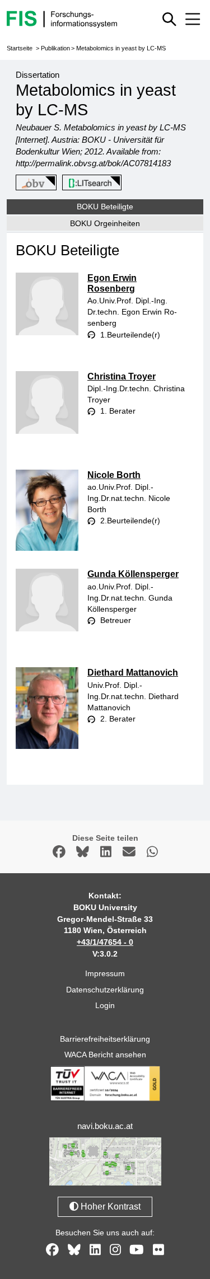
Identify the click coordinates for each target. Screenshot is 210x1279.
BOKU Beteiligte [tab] (105, 206)
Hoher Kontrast (109, 1206)
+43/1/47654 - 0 (105, 942)
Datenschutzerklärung (105, 989)
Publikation (55, 48)
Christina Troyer (121, 376)
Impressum (105, 973)
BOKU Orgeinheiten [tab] (105, 223)
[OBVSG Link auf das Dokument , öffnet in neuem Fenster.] (34, 183)
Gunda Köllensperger (133, 574)
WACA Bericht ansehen (105, 1054)
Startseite (19, 48)
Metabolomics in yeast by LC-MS (121, 48)
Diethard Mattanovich (132, 672)
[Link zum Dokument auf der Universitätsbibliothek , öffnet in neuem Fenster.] (89, 183)
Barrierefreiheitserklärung (105, 1038)
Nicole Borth (114, 475)
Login (105, 1005)
